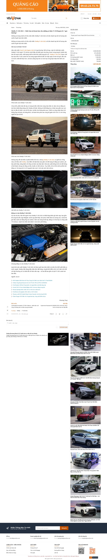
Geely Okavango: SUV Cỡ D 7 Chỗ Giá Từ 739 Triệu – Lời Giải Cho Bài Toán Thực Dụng (85, 497)
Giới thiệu (95, 13)
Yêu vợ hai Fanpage (35, 550)
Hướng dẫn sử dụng (59, 550)
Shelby (24, 162)
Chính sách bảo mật (11, 548)
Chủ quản (32, 552)
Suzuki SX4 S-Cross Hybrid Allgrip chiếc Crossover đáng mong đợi (29, 287)
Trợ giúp (89, 13)
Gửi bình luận (63, 327)
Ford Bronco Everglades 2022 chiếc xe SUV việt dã (25, 291)
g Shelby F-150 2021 (49, 159)
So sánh (32, 23)
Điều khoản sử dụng (11, 552)
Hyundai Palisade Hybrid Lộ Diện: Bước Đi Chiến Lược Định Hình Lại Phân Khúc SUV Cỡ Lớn (84, 353)
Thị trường (26, 23)
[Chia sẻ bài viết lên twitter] (7, 310)
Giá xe (56, 23)
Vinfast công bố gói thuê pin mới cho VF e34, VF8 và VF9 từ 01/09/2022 (30, 282)
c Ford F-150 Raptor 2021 (26, 50)
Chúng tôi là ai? (34, 548)
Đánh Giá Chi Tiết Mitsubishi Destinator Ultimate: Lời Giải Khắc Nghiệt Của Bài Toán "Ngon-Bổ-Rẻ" (85, 520)
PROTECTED (95, 557)
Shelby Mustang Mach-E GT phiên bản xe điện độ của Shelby (21, 333)
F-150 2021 (25, 310)
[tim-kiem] (67, 18)
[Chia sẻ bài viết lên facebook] (7, 306)
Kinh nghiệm (38, 23)
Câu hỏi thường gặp (59, 548)
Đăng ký (64, 528)
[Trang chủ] (13, 18)
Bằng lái (52, 23)
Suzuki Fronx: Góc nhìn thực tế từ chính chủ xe (82, 449)
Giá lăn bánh (74, 29)
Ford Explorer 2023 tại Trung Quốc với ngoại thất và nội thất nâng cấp (29, 285)
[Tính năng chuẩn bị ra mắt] (53, 6)
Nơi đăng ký (73, 43)
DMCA (90, 557)
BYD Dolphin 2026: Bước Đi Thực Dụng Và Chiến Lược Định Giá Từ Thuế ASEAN (32, 280)
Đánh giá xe (19, 23)
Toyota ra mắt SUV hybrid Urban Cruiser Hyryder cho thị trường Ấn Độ (30, 294)
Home (12, 27)
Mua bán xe (13, 23)
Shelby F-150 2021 (40, 41)
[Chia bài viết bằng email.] (7, 313)
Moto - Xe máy (45, 23)
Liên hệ (99, 13)
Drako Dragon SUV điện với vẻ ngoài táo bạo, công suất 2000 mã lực (29, 296)
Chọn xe (72, 33)
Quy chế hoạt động (10, 550)
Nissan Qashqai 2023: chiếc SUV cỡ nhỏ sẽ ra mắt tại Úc (26, 289)
